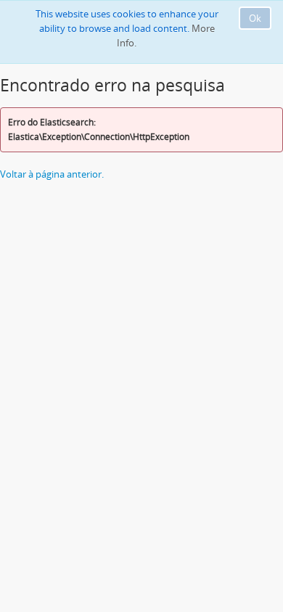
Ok (255, 18)
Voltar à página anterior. (52, 174)
